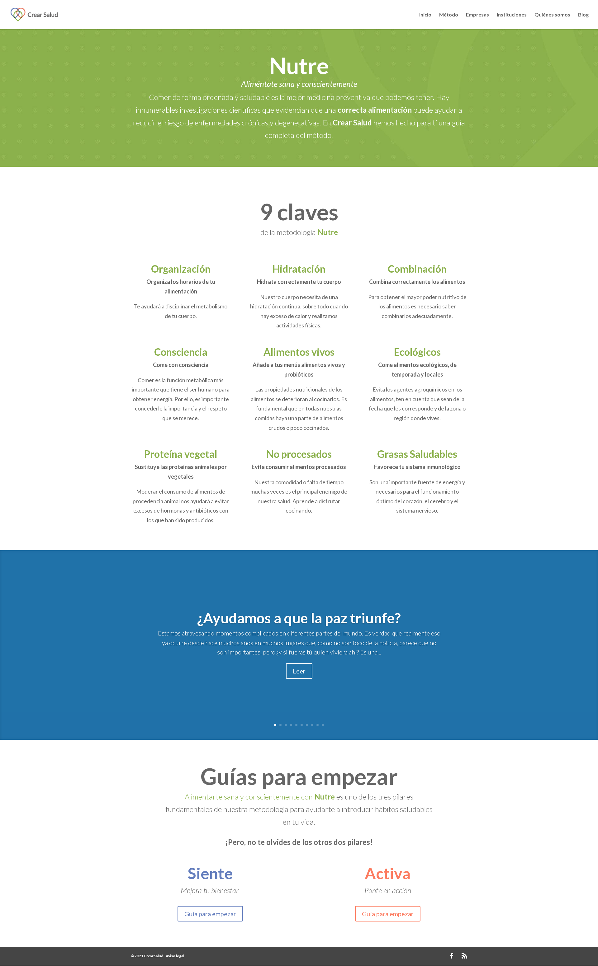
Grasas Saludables (417, 454)
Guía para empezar (210, 913)
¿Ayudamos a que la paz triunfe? (299, 617)
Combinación (417, 269)
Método (448, 14)
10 (323, 725)
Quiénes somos (552, 14)
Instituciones (512, 14)
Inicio (425, 14)
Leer (299, 671)
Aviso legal (175, 956)
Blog (583, 14)
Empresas (477, 14)
